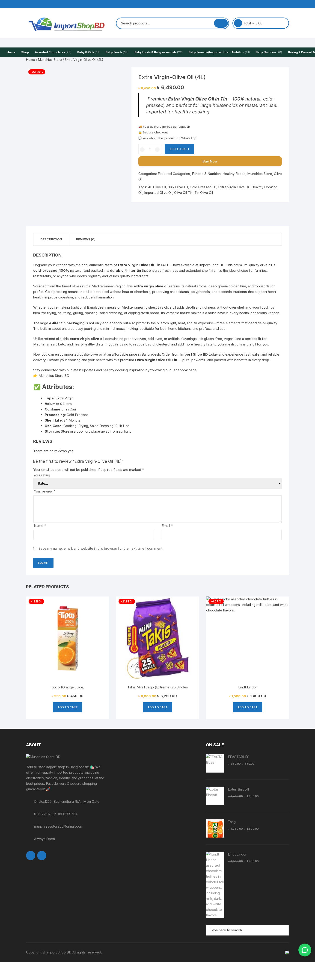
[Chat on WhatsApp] (304, 950)
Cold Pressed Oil (203, 187)
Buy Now (210, 161)
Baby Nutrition (269, 52)
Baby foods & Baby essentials (158, 52)
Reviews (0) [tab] (85, 239)
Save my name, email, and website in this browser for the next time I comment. (101, 548)
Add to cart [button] (68, 707)
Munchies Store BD (54, 375)
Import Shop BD (211, 265)
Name (40, 525)
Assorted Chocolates (53, 52)
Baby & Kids (88, 52)
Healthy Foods (234, 173)
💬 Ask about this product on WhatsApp (167, 138)
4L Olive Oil (157, 187)
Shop (25, 52)
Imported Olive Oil (158, 192)
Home (11, 52)
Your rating (41, 475)
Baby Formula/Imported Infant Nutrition (219, 52)
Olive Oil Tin (183, 192)
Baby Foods (117, 52)
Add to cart (179, 149)
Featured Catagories (174, 173)
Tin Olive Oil (203, 192)
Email (167, 525)
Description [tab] (51, 239)
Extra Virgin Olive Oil (234, 187)
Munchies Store (50, 60)
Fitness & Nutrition (206, 173)
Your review (44, 491)
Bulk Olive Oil (178, 187)
